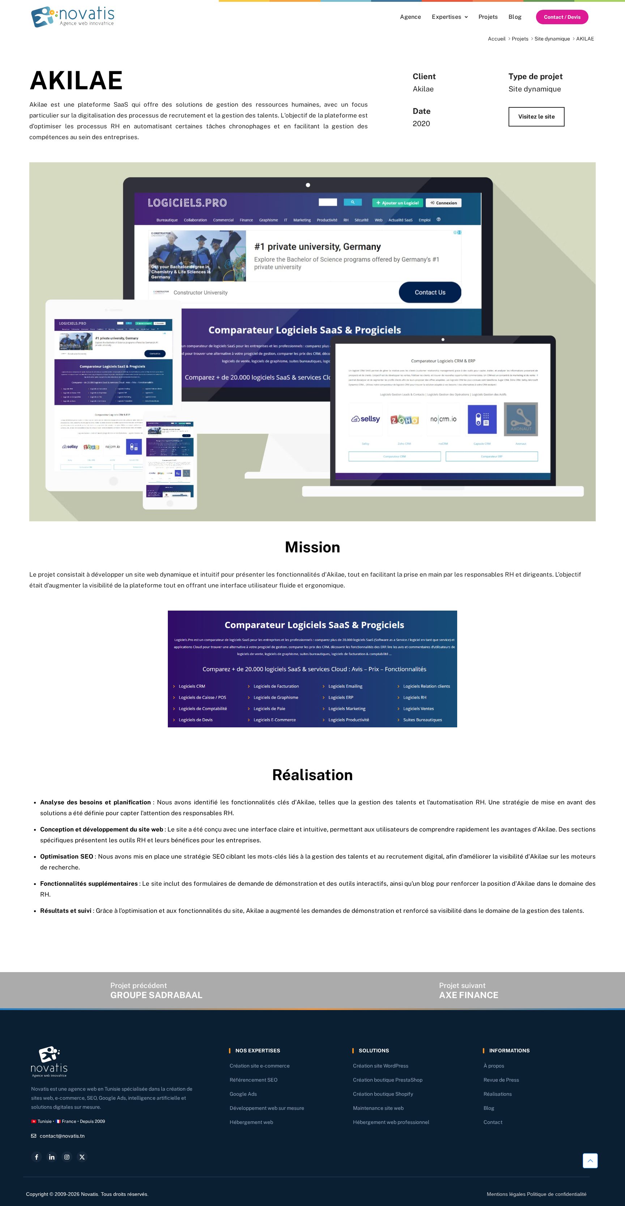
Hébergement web (251, 1122)
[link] (72, 17)
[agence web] (72, 17)
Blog (489, 1108)
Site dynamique (552, 39)
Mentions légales (506, 1194)
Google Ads (243, 1094)
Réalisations (498, 1094)
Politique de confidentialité (557, 1194)
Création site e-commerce (260, 1066)
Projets (520, 39)
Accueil (497, 39)
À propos (494, 1066)
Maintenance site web (378, 1108)
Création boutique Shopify (383, 1094)
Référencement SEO (253, 1080)
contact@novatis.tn (62, 1136)
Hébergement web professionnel (391, 1122)
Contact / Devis (562, 17)
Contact (493, 1122)
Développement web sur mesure (267, 1108)
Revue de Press (501, 1080)
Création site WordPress (380, 1066)
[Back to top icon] (590, 1162)
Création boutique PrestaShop (387, 1080)
